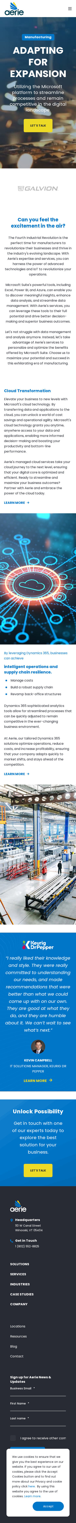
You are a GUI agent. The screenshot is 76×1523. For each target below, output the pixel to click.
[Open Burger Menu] (70, 8)
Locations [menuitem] (17, 1326)
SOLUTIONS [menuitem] (19, 1264)
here (31, 1486)
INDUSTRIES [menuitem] (20, 1284)
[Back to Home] (14, 8)
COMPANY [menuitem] (19, 1304)
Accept (48, 1506)
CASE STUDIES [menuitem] (22, 1294)
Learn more (14, 502)
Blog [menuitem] (13, 1346)
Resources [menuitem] (18, 1336)
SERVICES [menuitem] (18, 1274)
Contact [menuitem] (17, 1356)
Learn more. (32, 1496)
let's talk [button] (38, 1170)
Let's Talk (38, 126)
